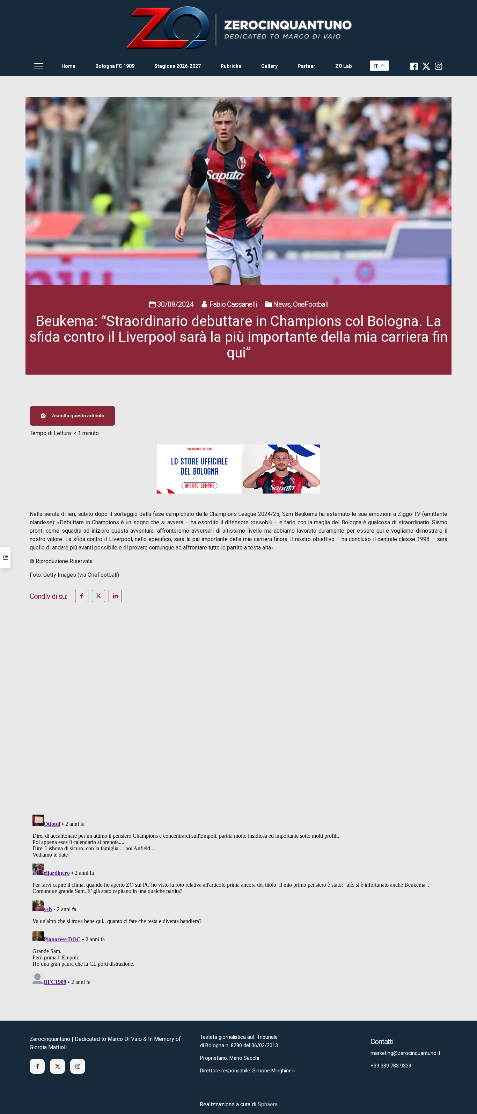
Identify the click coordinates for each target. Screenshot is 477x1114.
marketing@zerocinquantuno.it (405, 1053)
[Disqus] (238, 717)
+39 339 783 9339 (390, 1066)
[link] (238, 28)
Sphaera (268, 1104)
